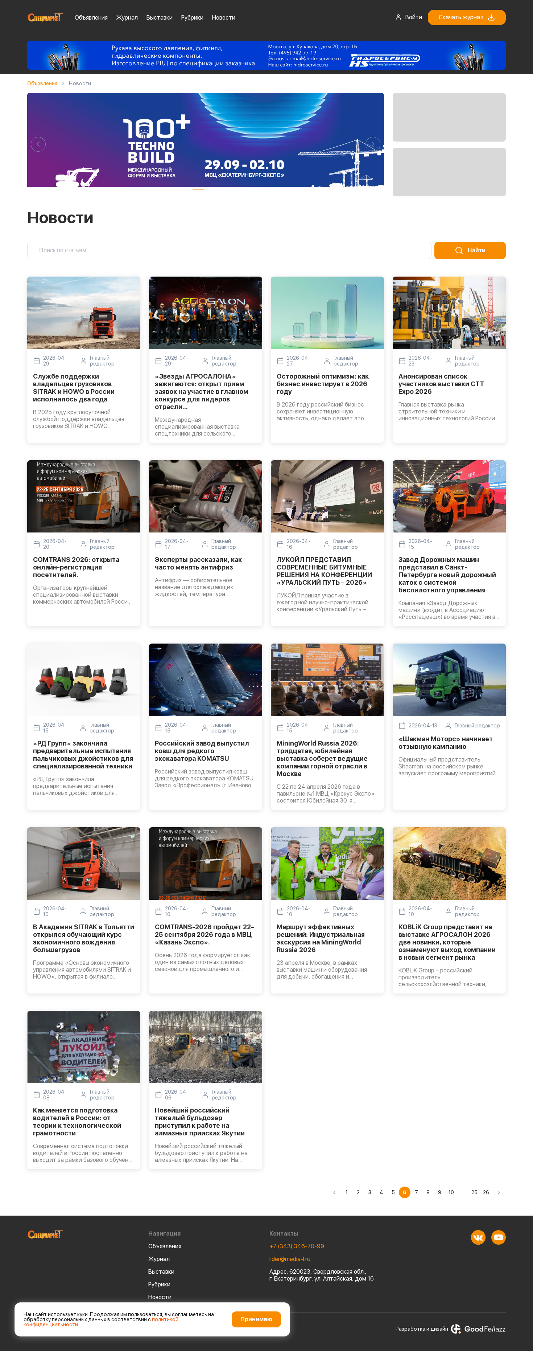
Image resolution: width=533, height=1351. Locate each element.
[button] (38, 144)
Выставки (159, 17)
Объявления (91, 17)
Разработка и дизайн (422, 1329)
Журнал (127, 17)
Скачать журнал (461, 17)
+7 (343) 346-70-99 (296, 1246)
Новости (223, 17)
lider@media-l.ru (289, 1259)
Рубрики (192, 17)
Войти (413, 17)
